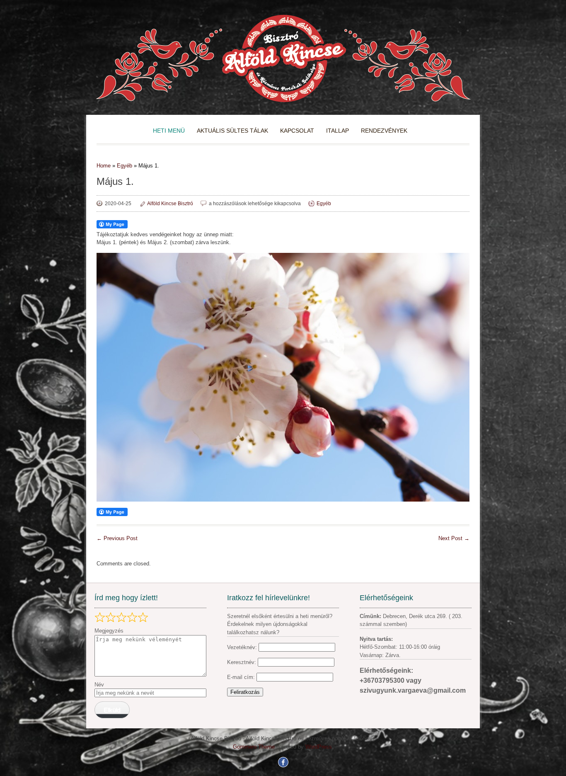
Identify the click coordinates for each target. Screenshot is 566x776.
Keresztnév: (242, 662)
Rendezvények (384, 130)
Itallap (337, 130)
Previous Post (117, 538)
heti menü (169, 130)
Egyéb (124, 165)
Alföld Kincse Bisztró (170, 203)
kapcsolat (297, 130)
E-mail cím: (241, 677)
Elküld (112, 710)
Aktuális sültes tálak (232, 130)
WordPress (318, 747)
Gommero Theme (254, 747)
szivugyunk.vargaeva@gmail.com (413, 690)
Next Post (453, 538)
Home (104, 165)
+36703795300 (383, 680)
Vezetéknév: (242, 647)
